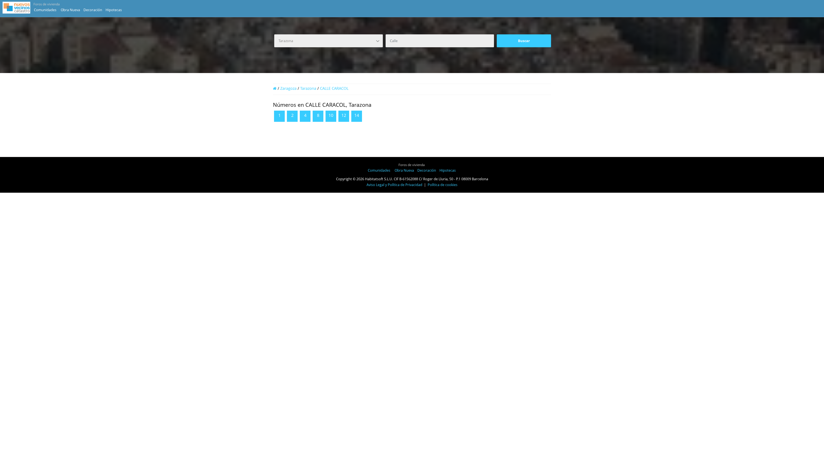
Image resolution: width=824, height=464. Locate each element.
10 (331, 115)
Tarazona (308, 88)
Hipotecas (114, 10)
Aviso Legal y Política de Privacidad (394, 184)
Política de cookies (442, 184)
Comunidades (45, 10)
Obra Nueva (70, 10)
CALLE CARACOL (334, 88)
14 (356, 115)
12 (343, 115)
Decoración (92, 10)
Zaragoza (288, 88)
